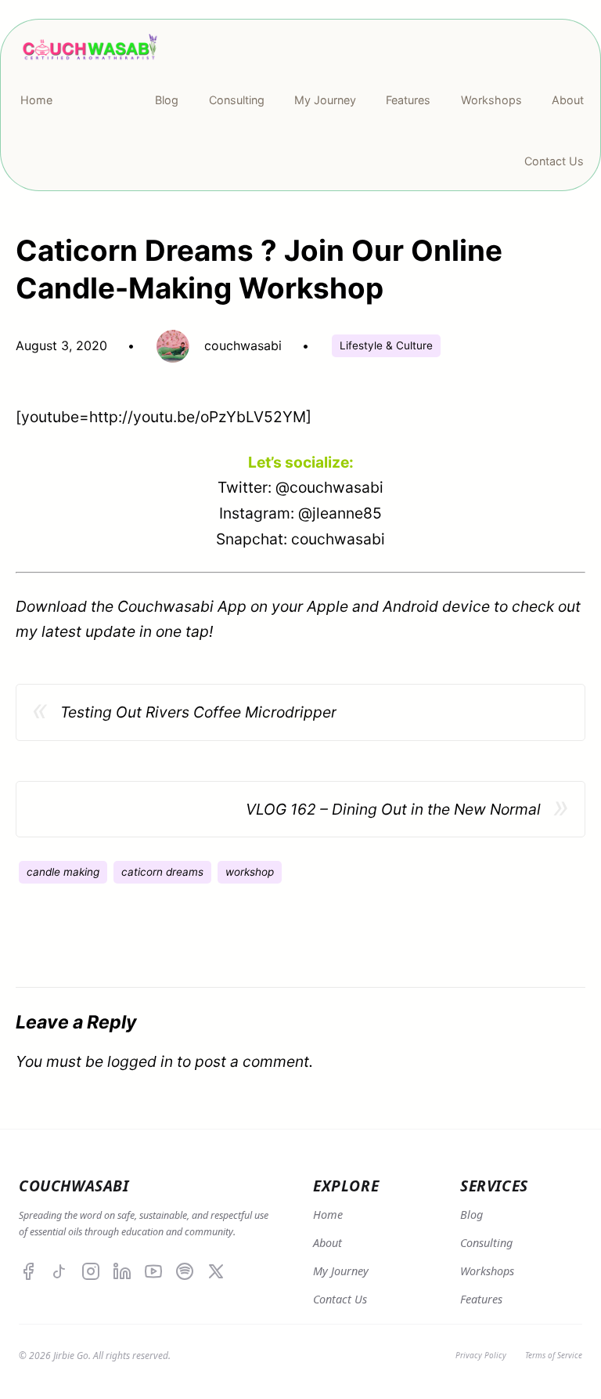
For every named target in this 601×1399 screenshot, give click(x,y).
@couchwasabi (329, 487)
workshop (249, 872)
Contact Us (340, 1299)
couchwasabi (338, 539)
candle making (63, 872)
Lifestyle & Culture (386, 345)
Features (481, 1299)
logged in (140, 1061)
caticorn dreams (162, 872)
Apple (327, 606)
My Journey (341, 1270)
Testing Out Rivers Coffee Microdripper (198, 712)
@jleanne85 (340, 513)
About (327, 1242)
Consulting (486, 1242)
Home (328, 1214)
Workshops (487, 1270)
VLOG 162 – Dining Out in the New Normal (393, 809)
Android (410, 606)
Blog (471, 1214)
